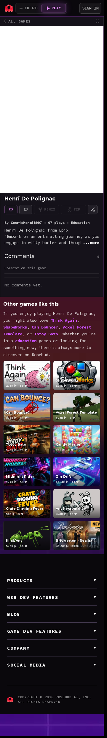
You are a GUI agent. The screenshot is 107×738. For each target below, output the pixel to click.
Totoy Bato (46, 334)
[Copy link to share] (93, 209)
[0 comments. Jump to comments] (25, 209)
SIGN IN (90, 8)
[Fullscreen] (97, 21)
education (25, 341)
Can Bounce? (45, 327)
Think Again (64, 320)
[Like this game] (10, 209)
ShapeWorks (15, 327)
